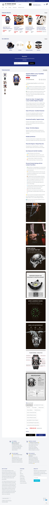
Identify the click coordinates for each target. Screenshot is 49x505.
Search (21, 470)
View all (46, 12)
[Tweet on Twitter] (43, 79)
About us (21, 473)
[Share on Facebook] (39, 79)
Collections (15, 7)
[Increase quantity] (36, 431)
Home (3, 7)
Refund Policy (22, 476)
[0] (46, 4)
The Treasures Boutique (6, 26)
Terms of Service (23, 481)
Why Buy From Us (21, 7)
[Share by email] (45, 79)
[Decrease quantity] (31, 431)
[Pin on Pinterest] (41, 79)
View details (45, 70)
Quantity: (27, 431)
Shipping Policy (22, 479)
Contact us (22, 475)
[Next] (47, 25)
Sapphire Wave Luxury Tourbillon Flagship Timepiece (7, 28)
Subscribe (32, 63)
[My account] (44, 4)
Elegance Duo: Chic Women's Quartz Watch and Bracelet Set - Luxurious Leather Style (41, 28)
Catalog (10, 7)
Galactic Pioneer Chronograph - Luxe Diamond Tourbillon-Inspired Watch (18, 28)
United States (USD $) (5, 498)
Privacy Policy (22, 478)
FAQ (6, 7)
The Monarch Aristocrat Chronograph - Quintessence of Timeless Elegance (29, 28)
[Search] (30, 4)
